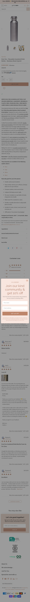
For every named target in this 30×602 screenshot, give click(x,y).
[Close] (27, 280)
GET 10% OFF (15, 313)
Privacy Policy (21, 320)
